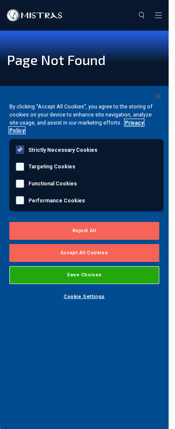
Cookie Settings (84, 296)
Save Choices (84, 275)
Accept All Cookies (84, 253)
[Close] (158, 96)
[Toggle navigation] (158, 15)
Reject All (84, 230)
